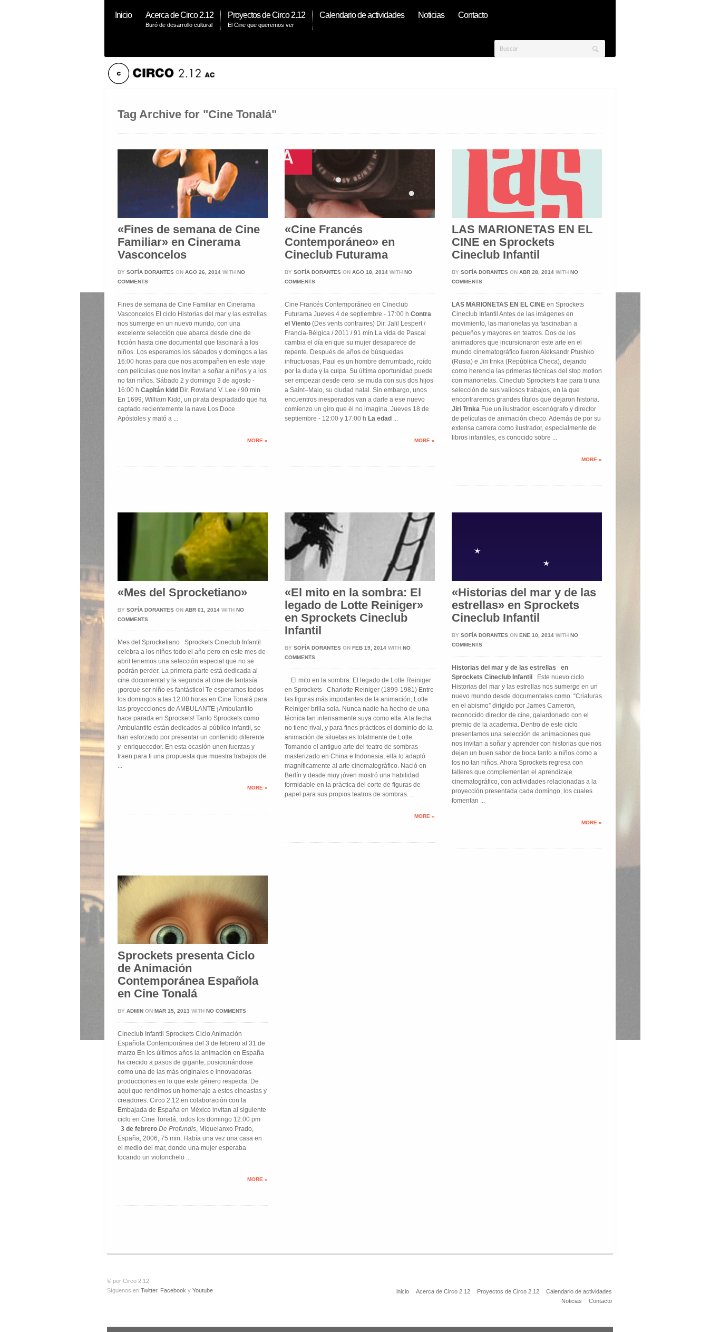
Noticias (571, 1301)
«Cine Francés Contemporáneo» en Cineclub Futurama (340, 242)
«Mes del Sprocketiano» (182, 592)
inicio (402, 1291)
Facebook (173, 1290)
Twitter (149, 1290)
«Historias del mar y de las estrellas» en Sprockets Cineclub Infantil (524, 605)
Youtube (202, 1290)
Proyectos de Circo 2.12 (508, 1291)
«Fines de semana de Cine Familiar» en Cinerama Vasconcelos (189, 242)
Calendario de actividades (579, 1291)
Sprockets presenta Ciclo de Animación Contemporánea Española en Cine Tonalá (188, 974)
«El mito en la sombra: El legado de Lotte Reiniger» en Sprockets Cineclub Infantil (354, 611)
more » (257, 440)
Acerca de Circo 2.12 (443, 1291)
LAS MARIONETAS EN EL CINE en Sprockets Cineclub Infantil (522, 242)
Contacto (600, 1301)
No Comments (226, 1011)
